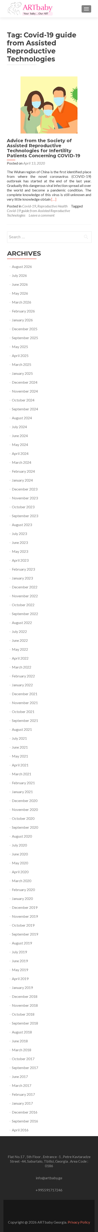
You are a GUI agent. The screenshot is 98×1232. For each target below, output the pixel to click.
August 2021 (22, 729)
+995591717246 (49, 1190)
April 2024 (20, 453)
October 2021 (23, 711)
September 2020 (25, 827)
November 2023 (25, 498)
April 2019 (20, 978)
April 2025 (20, 355)
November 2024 (25, 391)
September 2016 (25, 1121)
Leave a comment (41, 215)
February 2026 (23, 311)
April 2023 (20, 560)
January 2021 (22, 791)
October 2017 (23, 1058)
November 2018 (25, 1005)
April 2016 (20, 1130)
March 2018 (21, 1050)
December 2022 (24, 587)
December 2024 (24, 382)
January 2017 (22, 1103)
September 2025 (25, 338)
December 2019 (24, 907)
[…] (53, 199)
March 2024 (21, 462)
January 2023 (22, 578)
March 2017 (21, 1085)
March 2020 (21, 880)
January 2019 (22, 987)
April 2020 (20, 872)
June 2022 (20, 640)
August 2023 (22, 524)
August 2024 (22, 418)
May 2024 (20, 444)
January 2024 (22, 480)
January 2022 (22, 685)
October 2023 (23, 507)
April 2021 (20, 765)
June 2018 (20, 1041)
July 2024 (19, 427)
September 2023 (25, 516)
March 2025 (21, 364)
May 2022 (20, 649)
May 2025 (20, 346)
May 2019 (20, 969)
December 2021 (24, 694)
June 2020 (20, 854)
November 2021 (25, 702)
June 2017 (20, 1076)
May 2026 (20, 293)
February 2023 (23, 569)
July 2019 (19, 952)
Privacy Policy (79, 1222)
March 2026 (21, 302)
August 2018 (22, 1032)
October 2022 (23, 605)
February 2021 (23, 783)
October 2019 (23, 925)
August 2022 (22, 622)
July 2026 (19, 275)
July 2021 (19, 738)
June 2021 (20, 747)
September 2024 (25, 409)
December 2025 (24, 329)
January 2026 (22, 320)
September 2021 (25, 720)
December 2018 (24, 996)
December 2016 (24, 1112)
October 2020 (23, 818)
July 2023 (19, 533)
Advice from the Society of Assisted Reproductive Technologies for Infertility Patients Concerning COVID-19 (43, 148)
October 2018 (23, 1014)
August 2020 (22, 836)
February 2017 (23, 1094)
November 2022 (25, 596)
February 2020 (23, 889)
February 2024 (23, 471)
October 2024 (23, 400)
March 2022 (21, 667)
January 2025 (22, 373)
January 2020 (22, 898)
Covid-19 (29, 206)
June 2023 (20, 542)
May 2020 (20, 863)
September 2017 (25, 1067)
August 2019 (22, 943)
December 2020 (24, 800)
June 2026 (20, 284)
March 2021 (21, 774)
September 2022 (25, 613)
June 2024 (20, 435)
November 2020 (25, 809)
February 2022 (23, 676)
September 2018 (25, 1023)
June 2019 (20, 961)
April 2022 (20, 658)
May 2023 (20, 551)
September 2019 (25, 934)
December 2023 (24, 489)
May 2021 (20, 756)
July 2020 (19, 845)
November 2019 (25, 916)
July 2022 (19, 631)
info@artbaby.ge (49, 1178)
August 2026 (22, 266)
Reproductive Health (52, 206)
